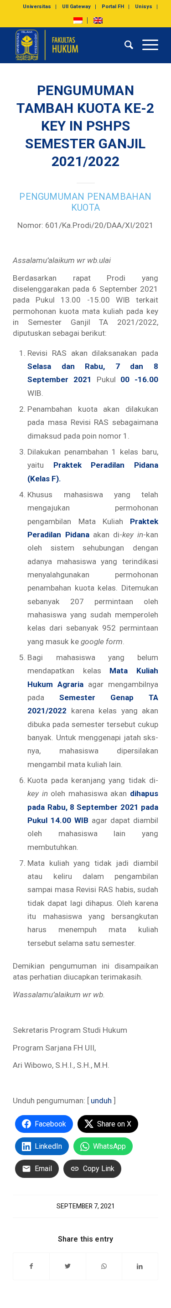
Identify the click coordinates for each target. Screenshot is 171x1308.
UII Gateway (76, 7)
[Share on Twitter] (67, 1266)
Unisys (143, 7)
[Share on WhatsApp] (104, 1266)
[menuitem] (37, 7)
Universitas (37, 7)
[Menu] (145, 45)
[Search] (124, 45)
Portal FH (113, 7)
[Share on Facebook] (31, 1266)
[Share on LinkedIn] (140, 1266)
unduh (101, 1100)
